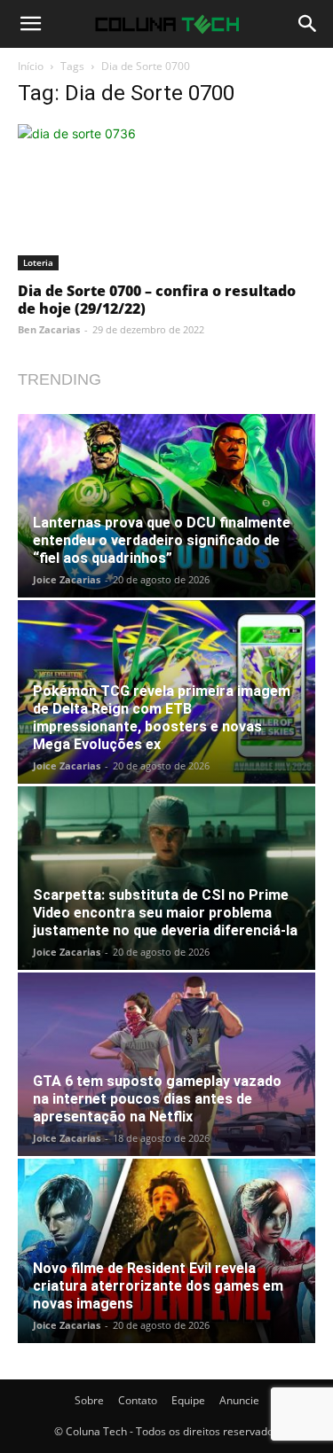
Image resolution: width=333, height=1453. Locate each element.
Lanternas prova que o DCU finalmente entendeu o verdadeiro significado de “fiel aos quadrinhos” (161, 540)
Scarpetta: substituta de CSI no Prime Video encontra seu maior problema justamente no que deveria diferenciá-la (165, 913)
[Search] (308, 24)
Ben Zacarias (49, 329)
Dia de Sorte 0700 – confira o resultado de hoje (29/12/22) (157, 299)
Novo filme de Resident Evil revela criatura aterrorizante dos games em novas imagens (158, 1286)
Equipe (188, 1400)
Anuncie (239, 1400)
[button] (30, 24)
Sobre (89, 1400)
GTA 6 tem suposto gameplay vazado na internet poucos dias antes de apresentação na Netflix (157, 1099)
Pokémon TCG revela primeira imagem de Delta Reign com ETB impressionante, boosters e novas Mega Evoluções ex (161, 718)
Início (31, 66)
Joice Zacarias (66, 579)
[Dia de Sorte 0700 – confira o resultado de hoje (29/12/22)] (166, 197)
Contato (137, 1400)
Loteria (38, 262)
